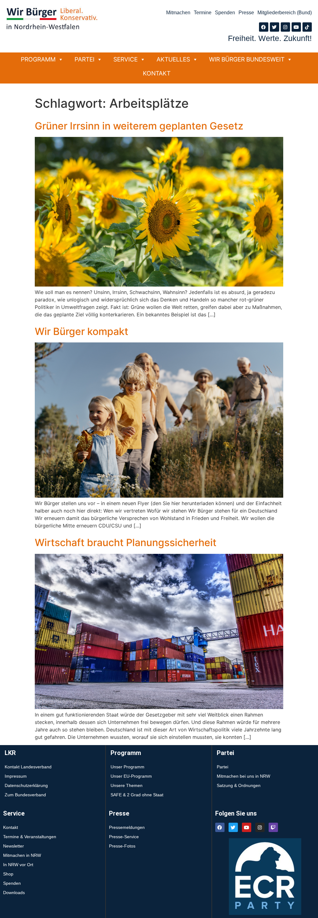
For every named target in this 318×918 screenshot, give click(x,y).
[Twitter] (274, 27)
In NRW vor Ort (18, 864)
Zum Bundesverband (25, 794)
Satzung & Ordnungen (239, 785)
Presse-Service (124, 836)
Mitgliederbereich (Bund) (284, 12)
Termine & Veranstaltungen (29, 836)
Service (125, 59)
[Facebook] (263, 27)
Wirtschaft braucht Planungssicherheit (125, 542)
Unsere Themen (127, 785)
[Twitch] (273, 827)
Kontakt (156, 73)
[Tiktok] (307, 27)
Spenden (225, 12)
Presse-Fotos (122, 845)
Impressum (16, 776)
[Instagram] (285, 27)
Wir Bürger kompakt (81, 331)
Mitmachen (178, 12)
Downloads (14, 892)
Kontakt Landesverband (28, 766)
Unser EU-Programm (131, 776)
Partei (84, 59)
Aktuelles (173, 59)
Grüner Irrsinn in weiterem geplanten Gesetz (139, 126)
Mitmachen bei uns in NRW (243, 776)
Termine (202, 12)
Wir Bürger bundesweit (246, 59)
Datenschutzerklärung (26, 785)
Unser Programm (127, 766)
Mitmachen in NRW (22, 855)
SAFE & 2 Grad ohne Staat (137, 794)
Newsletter (13, 845)
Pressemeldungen (127, 827)
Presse (246, 12)
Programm (38, 59)
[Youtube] (296, 27)
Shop (8, 873)
